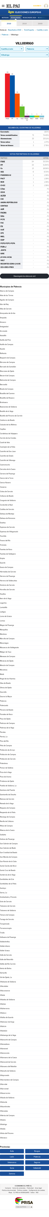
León (12, 1157)
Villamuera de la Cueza (8, 1058)
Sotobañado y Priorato (8, 897)
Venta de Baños (5, 968)
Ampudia (3, 318)
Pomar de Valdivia (6, 768)
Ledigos (3, 612)
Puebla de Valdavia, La (8, 786)
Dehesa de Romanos (7, 518)
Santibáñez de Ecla (7, 879)
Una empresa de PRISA (24, 1200)
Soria (12, 1168)
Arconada (3, 331)
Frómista (3, 545)
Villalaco (3, 1013)
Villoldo (2, 1129)
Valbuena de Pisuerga (8, 937)
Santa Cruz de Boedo (7, 870)
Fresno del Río (5, 541)
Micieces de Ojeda (6, 661)
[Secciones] (3, 6)
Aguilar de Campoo (7, 300)
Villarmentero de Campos (9, 1080)
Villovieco (3, 1138)
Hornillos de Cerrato (7, 590)
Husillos (3, 594)
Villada (2, 995)
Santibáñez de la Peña (8, 884)
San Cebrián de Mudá (8, 848)
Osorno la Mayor (6, 697)
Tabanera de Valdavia (8, 910)
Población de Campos (8, 754)
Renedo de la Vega (7, 803)
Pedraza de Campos (7, 723)
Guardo (2, 563)
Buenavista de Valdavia (8, 407)
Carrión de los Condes (8, 438)
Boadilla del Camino (7, 393)
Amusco (3, 322)
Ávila (12, 1151)
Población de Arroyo (7, 750)
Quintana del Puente (7, 790)
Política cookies (22, 1190)
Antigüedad (4, 327)
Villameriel (4, 1049)
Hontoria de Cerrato (7, 585)
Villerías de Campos (7, 1115)
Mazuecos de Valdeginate (9, 647)
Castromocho (5, 465)
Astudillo (3, 335)
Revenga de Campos (7, 817)
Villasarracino (5, 1093)
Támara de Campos (7, 915)
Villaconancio (5, 991)
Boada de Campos (6, 389)
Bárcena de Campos (7, 362)
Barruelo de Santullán (8, 367)
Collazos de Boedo (6, 496)
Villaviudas (4, 1111)
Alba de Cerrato (5, 309)
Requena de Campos (7, 808)
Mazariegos (4, 643)
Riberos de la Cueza (7, 830)
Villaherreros (5, 1008)
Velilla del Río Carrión (8, 964)
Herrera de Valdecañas (8, 581)
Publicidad (30, 1188)
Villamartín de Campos (8, 1040)
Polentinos (4, 763)
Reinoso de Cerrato (7, 799)
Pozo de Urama (5, 777)
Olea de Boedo (5, 683)
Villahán (3, 1004)
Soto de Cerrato (6, 902)
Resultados (15, 18)
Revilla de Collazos (7, 821)
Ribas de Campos (6, 826)
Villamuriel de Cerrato (8, 1062)
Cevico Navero (5, 483)
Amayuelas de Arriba (7, 313)
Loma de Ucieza (6, 616)
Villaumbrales (5, 1107)
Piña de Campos (6, 746)
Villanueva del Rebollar (8, 1066)
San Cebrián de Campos (9, 844)
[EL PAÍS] (13, 6)
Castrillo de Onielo (6, 456)
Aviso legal (38, 1188)
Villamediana (5, 1044)
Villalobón (3, 1031)
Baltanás (3, 353)
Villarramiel (4, 1089)
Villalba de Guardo (6, 1017)
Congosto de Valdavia (8, 500)
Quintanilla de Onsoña (8, 795)
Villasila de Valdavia (7, 1098)
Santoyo (3, 888)
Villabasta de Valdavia (8, 982)
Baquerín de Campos (7, 358)
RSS (37, 1192)
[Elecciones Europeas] (24, 12)
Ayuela (2, 349)
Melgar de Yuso (5, 652)
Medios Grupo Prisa (24, 1206)
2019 (9, 24)
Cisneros (3, 487)
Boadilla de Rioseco (7, 398)
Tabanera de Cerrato (7, 906)
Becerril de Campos (7, 376)
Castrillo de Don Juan (8, 451)
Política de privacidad (9, 1190)
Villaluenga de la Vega (8, 1035)
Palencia (3, 701)
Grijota (2, 558)
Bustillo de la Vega (6, 411)
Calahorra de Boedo (7, 420)
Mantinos (3, 634)
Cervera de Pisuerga (7, 474)
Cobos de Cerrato (6, 491)
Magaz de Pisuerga (7, 625)
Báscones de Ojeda (7, 371)
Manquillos (4, 630)
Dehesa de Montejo (7, 514)
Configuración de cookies (37, 1190)
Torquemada (4, 924)
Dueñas (3, 523)
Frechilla (3, 536)
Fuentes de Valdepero (8, 554)
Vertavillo (3, 973)
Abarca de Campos (7, 291)
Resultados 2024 (29, 18)
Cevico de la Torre (6, 478)
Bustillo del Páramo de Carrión (11, 416)
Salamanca (12, 1162)
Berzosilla (3, 385)
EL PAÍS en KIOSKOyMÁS (21, 1192)
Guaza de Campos (6, 567)
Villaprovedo (4, 1075)
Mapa (10, 1192)
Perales (3, 732)
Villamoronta (4, 1053)
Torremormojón (6, 928)
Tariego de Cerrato (7, 919)
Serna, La (3, 893)
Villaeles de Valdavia (7, 1000)
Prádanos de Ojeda (7, 781)
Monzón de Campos (7, 665)
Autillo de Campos (6, 344)
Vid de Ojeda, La (6, 977)
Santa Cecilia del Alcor (8, 866)
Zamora (12, 1174)
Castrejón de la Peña (7, 447)
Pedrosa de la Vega (7, 728)
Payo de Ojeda (5, 719)
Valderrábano (5, 946)
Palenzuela (4, 705)
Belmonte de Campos (8, 380)
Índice (32, 1192)
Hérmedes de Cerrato (8, 572)
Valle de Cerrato (6, 955)
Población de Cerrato (8, 759)
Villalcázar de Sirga (7, 1022)
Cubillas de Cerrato (7, 509)
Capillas (3, 429)
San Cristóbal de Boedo (8, 852)
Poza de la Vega (6, 772)
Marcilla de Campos (7, 639)
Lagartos (3, 603)
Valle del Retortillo (6, 959)
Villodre (3, 1120)
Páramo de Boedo (6, 710)
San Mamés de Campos (8, 857)
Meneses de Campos (7, 656)
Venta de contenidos (18, 1188)
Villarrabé (3, 1084)
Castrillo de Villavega (7, 460)
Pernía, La (3, 737)
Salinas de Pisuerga (7, 839)
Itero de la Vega (5, 598)
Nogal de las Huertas (7, 679)
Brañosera (4, 402)
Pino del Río (4, 741)
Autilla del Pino (5, 340)
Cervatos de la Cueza (7, 469)
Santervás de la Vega (7, 875)
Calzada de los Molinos (8, 425)
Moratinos (3, 670)
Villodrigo (3, 1124)
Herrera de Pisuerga (7, 576)
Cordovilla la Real (6, 505)
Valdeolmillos (5, 942)
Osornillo (3, 692)
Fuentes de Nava (6, 549)
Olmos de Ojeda (6, 688)
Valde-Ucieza (5, 951)
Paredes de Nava (6, 714)
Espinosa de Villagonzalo (9, 532)
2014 (24, 24)
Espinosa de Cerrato (7, 527)
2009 (40, 24)
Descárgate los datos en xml (24, 276)
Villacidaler (4, 986)
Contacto (8, 1188)
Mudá (2, 674)
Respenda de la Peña (7, 812)
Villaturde (3, 1102)
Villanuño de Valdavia (8, 1071)
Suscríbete (37, 6)
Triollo (2, 933)
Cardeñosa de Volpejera (9, 434)
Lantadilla (3, 607)
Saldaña (3, 835)
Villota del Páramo (6, 1133)
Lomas (2, 621)
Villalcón (3, 1026)
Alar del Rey (4, 304)
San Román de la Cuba (8, 861)
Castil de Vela (5, 442)
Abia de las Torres (6, 295)
